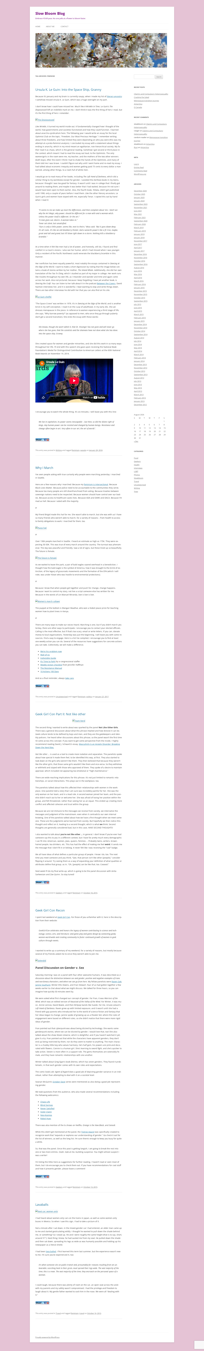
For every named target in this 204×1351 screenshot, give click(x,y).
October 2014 (139, 331)
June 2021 (138, 211)
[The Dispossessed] (44, 119)
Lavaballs (41, 1204)
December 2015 (140, 291)
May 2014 (138, 348)
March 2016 (138, 281)
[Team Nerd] (78, 720)
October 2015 (139, 297)
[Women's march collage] (47, 601)
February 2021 (140, 217)
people (83, 450)
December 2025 (140, 191)
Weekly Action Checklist (51, 664)
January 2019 (139, 234)
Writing (59, 450)
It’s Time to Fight (48, 661)
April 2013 (138, 391)
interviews (138, 468)
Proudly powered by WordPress (47, 1337)
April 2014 (138, 351)
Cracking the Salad (141, 97)
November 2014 (140, 328)
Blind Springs (46, 1105)
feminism (76, 450)
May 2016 (138, 274)
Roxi (136, 147)
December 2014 (140, 324)
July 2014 (137, 341)
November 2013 (140, 368)
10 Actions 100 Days (49, 671)
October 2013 (139, 371)
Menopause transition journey (146, 100)
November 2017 (140, 241)
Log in (136, 164)
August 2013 (139, 378)
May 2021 (138, 214)
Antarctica (138, 104)
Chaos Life (45, 1101)
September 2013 (140, 374)
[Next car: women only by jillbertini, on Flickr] (46, 1211)
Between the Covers (106, 283)
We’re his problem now (51, 651)
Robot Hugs (45, 1118)
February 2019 (140, 231)
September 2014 (140, 334)
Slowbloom (138, 478)
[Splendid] (40, 960)
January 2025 (139, 197)
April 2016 (138, 277)
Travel (58, 1313)
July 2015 (137, 304)
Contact (64, 26)
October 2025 (139, 194)
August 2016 (139, 267)
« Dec (136, 441)
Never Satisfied (47, 1108)
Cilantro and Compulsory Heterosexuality (151, 94)
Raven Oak (116, 981)
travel (81, 1313)
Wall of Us (45, 654)
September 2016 (140, 264)
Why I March (44, 468)
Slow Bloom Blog (50, 13)
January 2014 (139, 361)
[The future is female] (45, 558)
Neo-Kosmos (46, 1115)
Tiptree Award (87, 1132)
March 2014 (138, 354)
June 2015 (138, 307)
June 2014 (138, 344)
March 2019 (138, 227)
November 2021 (140, 207)
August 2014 (139, 338)
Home (37, 26)
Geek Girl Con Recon (50, 910)
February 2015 (140, 317)
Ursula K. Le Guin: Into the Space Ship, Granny (68, 89)
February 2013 (140, 398)
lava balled (51, 1251)
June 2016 (138, 271)
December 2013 (140, 364)
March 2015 (138, 314)
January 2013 (139, 401)
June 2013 (138, 384)
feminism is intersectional (96, 484)
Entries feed (139, 167)
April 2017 (138, 247)
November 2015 (140, 294)
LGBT (136, 471)
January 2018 (139, 237)
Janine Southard (42, 985)
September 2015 (140, 301)
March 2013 (138, 394)
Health (136, 464)
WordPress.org (140, 174)
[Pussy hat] (40, 528)
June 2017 (138, 244)
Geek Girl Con (63, 917)
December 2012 (140, 404)
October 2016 (139, 261)
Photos (137, 474)
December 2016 (140, 254)
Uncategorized (62, 696)
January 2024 (139, 201)
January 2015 (139, 321)
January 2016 (139, 287)
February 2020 (140, 224)
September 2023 (140, 204)
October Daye (59, 1081)
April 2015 (138, 311)
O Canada (138, 107)
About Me (50, 26)
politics (89, 696)
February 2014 (140, 358)
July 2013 (137, 381)
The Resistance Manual (51, 668)
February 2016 (140, 284)
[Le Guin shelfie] (43, 296)
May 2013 (138, 388)
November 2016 (140, 257)
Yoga (136, 491)
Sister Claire (46, 1112)
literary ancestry (114, 96)
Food (136, 458)
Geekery (59, 893)
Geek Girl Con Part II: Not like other (60, 714)
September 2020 (140, 221)
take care (69, 678)
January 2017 (139, 251)
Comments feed (140, 171)
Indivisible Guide (48, 658)
